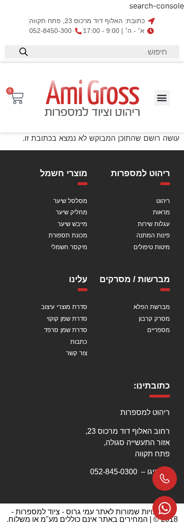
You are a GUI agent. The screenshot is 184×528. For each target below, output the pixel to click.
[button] (162, 98)
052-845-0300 (113, 472)
